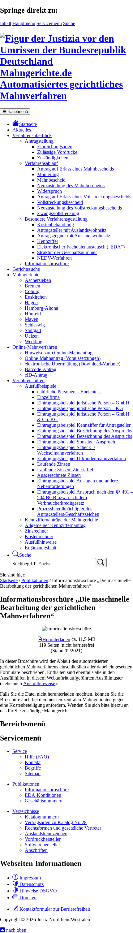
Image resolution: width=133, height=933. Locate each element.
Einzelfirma (48, 397)
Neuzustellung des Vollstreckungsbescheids (79, 207)
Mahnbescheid (51, 180)
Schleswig (35, 324)
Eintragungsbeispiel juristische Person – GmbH (83, 402)
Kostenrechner (39, 536)
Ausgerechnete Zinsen (59, 475)
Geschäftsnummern (43, 800)
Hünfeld (33, 313)
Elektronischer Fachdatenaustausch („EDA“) (81, 246)
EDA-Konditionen (43, 795)
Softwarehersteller (42, 844)
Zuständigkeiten (52, 157)
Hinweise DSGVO (37, 890)
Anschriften (36, 850)
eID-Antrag (36, 375)
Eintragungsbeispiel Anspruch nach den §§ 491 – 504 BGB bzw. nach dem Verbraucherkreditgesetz (85, 497)
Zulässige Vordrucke (57, 152)
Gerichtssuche (26, 269)
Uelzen (32, 336)
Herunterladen (56, 639)
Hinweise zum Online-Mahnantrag (58, 352)
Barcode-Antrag (40, 369)
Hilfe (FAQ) (37, 756)
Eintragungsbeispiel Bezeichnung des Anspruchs (84, 430)
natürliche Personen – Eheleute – (69, 391)
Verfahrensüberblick (32, 135)
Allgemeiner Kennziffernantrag (55, 525)
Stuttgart (33, 330)
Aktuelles (21, 129)
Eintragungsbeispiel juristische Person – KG (80, 408)
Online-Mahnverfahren (34, 347)
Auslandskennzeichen (46, 833)
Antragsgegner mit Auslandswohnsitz (73, 235)
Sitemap (33, 773)
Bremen (32, 285)
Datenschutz (31, 884)
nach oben (15, 930)
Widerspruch (49, 191)
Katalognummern (42, 816)
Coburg (32, 291)
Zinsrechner (36, 530)
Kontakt (33, 762)
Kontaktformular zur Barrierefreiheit (54, 909)
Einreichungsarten (54, 146)
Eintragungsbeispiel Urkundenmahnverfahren (81, 458)
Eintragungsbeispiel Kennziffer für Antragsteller (84, 425)
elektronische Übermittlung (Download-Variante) (72, 363)
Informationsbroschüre (47, 263)
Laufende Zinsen (53, 464)
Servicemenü (49, 23)
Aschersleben (38, 280)
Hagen (31, 302)
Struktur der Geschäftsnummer (67, 252)
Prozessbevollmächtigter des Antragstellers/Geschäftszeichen (68, 511)
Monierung (48, 174)
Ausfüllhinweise (41, 542)
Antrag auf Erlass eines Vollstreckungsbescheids (84, 196)
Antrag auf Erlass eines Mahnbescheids (75, 168)
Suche (69, 23)
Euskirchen (36, 297)
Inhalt (5, 23)
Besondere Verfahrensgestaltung (56, 219)
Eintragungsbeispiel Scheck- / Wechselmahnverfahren (66, 450)
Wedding (33, 341)
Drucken (27, 897)
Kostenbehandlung (55, 224)
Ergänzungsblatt (40, 547)
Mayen (31, 319)
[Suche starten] (101, 562)
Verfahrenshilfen (28, 380)
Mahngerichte (25, 274)
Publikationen (25, 784)
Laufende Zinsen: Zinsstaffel (65, 469)
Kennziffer (47, 241)
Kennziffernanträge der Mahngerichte (61, 519)
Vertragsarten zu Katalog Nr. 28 (56, 822)
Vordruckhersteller (43, 839)
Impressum (29, 877)
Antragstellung (39, 141)
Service (19, 751)
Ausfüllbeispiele (40, 386)
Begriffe (33, 768)
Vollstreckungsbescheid (60, 202)
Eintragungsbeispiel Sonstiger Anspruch (76, 441)
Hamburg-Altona (41, 308)
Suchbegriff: (25, 563)
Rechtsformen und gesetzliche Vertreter (63, 828)
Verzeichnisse (25, 811)
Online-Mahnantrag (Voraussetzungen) (63, 358)
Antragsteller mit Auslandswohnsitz (71, 230)
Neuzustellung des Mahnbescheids (71, 185)
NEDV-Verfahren (54, 258)
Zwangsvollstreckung (58, 213)
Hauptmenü (23, 23)
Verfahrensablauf (41, 163)
